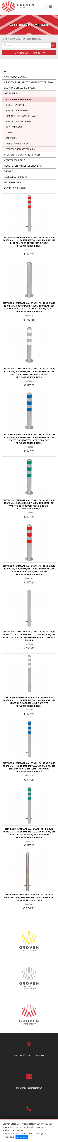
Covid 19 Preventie (15, 188)
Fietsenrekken (12, 182)
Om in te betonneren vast (21, 116)
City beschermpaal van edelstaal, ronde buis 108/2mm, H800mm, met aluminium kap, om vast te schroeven (29, 897)
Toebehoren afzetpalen (20, 149)
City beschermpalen (32, 39)
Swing (9, 132)
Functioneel (11, 1133)
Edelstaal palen (16, 105)
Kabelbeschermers (15, 176)
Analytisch (42, 1133)
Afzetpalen (15, 39)
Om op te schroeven (18, 121)
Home (4, 39)
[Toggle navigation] (50, 6)
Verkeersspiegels (14, 160)
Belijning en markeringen (19, 87)
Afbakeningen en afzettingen (22, 154)
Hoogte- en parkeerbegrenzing (23, 165)
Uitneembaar (14, 127)
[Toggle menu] (4, 71)
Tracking (9, 1137)
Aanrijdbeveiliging (15, 76)
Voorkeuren (27, 1133)
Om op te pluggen (17, 110)
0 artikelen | (27, 52)
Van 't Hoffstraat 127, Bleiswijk (29, 1055)
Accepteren (22, 1137)
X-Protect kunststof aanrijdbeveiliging (28, 82)
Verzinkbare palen (17, 143)
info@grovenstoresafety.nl (29, 1087)
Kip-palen (11, 138)
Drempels (10, 171)
